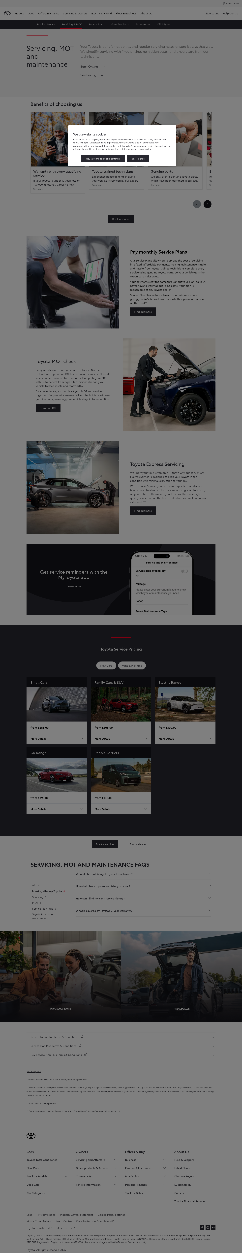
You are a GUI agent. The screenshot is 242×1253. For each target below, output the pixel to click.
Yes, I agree (138, 158)
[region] (122, 145)
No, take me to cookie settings (103, 158)
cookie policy (144, 148)
